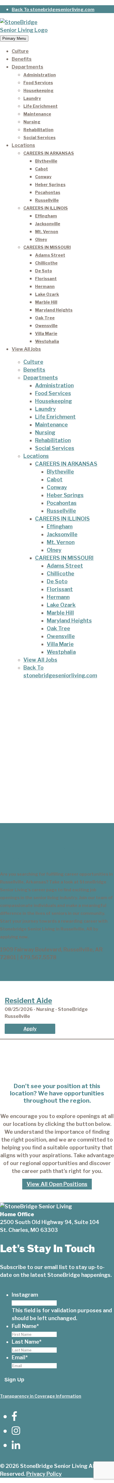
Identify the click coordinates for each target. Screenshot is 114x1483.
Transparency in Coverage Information (40, 1396)
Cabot (41, 168)
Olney (41, 239)
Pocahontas (47, 192)
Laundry (32, 98)
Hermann (45, 286)
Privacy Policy (44, 1474)
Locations (23, 145)
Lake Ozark (47, 294)
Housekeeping (38, 90)
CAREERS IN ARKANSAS (48, 153)
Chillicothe (46, 262)
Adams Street (50, 255)
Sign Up (14, 1380)
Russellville (47, 200)
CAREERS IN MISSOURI (47, 247)
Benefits (22, 59)
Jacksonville (47, 223)
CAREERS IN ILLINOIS (45, 208)
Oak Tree (45, 317)
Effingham (46, 215)
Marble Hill (46, 302)
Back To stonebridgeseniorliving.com (53, 9)
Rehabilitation (38, 129)
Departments (27, 67)
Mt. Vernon (46, 231)
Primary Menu (14, 38)
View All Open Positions (57, 1184)
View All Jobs (26, 349)
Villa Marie (46, 333)
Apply (30, 1029)
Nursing (31, 121)
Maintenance (37, 113)
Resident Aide (28, 1000)
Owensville (46, 325)
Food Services (38, 82)
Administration (39, 74)
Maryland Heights (53, 309)
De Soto (43, 270)
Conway (43, 176)
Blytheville (46, 161)
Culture (20, 51)
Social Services (39, 137)
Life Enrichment (40, 106)
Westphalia (47, 341)
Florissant (46, 278)
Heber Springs (50, 184)
